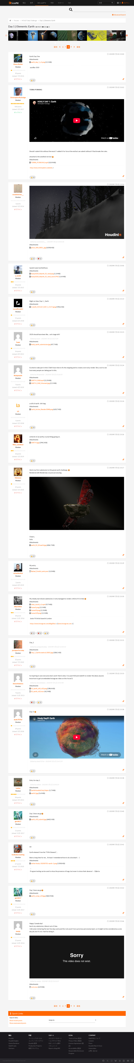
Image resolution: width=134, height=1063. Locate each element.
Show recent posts (16, 1020)
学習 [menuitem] (52, 3)
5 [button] (61, 43)
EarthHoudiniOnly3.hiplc (40, 790)
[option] (13, 35)
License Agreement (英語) (76, 1044)
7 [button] (64, 43)
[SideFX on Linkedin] (132, 1060)
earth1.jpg (34, 793)
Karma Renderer (14, 1043)
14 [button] (75, 43)
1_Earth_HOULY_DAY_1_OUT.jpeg (43, 307)
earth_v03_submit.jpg (38, 819)
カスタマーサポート (55, 1038)
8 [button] (66, 43)
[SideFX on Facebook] (103, 1060)
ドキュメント (53, 1046)
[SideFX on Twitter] (108, 1060)
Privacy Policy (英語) (75, 1041)
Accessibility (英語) (75, 1048)
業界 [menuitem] (31, 3)
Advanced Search (120, 15)
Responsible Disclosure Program (76, 1052)
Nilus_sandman (18, 445)
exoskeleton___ (18, 194)
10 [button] (69, 43)
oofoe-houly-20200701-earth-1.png (44, 863)
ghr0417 (18, 821)
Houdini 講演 (33, 1043)
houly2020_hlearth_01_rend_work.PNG (45, 276)
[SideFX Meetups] (120, 1060)
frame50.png (35, 610)
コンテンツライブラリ (36, 1041)
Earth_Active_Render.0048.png (42, 409)
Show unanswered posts (18, 1023)
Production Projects (35, 1046)
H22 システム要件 (54, 1043)
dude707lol (18, 719)
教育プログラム (34, 1048)
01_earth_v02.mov (37, 691)
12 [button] (72, 43)
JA (120, 3)
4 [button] (60, 43)
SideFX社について (94, 1038)
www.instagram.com (65, 624)
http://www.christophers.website (41, 168)
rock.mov (34, 987)
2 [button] (57, 43)
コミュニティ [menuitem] (41, 3)
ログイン (126, 3)
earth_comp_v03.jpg (38, 896)
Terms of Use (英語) (75, 1038)
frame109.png (36, 613)
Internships (92, 1048)
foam (18, 342)
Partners (11, 1048)
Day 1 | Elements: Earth (47, 20)
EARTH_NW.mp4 (37, 380)
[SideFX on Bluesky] (116, 1060)
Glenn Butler (18, 64)
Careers (91, 1041)
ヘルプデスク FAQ (55, 1041)
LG (18, 411)
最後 (78, 47)
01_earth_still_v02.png (39, 688)
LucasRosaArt (18, 309)
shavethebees (18, 684)
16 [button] (79, 43)
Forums (16, 20)
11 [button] (71, 43)
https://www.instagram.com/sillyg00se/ (43, 624)
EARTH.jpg (35, 443)
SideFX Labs (12, 1046)
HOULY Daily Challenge (29, 20)
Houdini (11, 1038)
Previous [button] (6, 35)
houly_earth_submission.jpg (41, 344)
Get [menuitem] (69, 3)
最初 (55, 47)
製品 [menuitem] (24, 3)
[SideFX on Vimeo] (124, 1060)
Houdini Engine (13, 1041)
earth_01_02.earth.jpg (38, 545)
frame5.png (35, 607)
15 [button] (77, 43)
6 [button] (63, 43)
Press (90, 1043)
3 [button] (58, 43)
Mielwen (18, 478)
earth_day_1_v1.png (38, 62)
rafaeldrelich (18, 573)
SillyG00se (18, 606)
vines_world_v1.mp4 (38, 604)
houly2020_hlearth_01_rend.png (42, 274)
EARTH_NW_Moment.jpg (40, 383)
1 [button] (55, 43)
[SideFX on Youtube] (128, 1060)
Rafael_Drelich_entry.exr (39, 571)
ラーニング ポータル (35, 1038)
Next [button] (126, 35)
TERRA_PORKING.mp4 (39, 162)
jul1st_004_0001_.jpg (38, 248)
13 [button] (74, 43)
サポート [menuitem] (61, 3)
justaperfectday (18, 650)
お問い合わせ (93, 1051)
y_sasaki (18, 276)
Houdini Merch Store (95, 1046)
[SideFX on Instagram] (111, 1060)
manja (18, 931)
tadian (18, 788)
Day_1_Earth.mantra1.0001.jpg (42, 652)
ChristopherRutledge (18, 97)
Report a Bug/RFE (54, 1048)
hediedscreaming (18, 855)
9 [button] (68, 43)
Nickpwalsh (18, 375)
